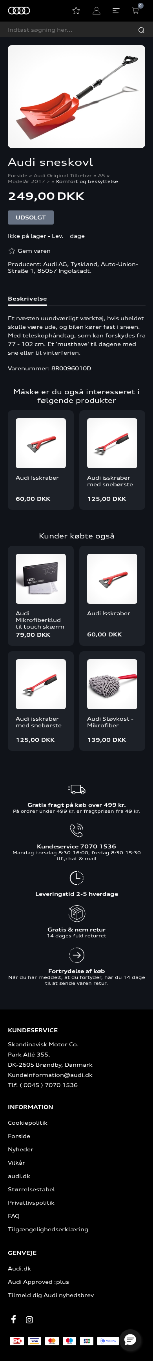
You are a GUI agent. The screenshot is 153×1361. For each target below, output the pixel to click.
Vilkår (16, 1162)
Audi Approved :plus (38, 1281)
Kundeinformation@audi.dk (50, 1074)
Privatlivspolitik (31, 1202)
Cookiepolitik (27, 1122)
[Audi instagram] (29, 1320)
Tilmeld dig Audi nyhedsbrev (51, 1295)
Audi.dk (19, 1268)
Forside (17, 175)
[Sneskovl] (77, 97)
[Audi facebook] (14, 1319)
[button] (130, 1340)
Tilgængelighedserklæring (48, 1229)
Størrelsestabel (31, 1189)
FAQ (14, 1215)
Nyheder (20, 1149)
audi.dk (19, 1176)
